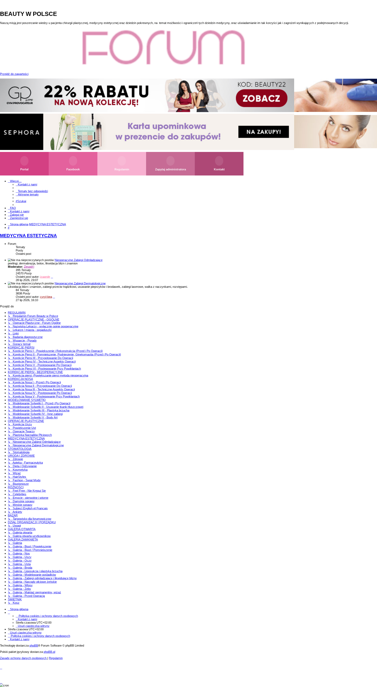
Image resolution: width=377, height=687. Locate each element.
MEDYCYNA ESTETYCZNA (28, 235)
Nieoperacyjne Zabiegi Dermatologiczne (80, 283)
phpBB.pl (49, 651)
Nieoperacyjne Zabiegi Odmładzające (78, 260)
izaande (45, 276)
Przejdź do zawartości (14, 74)
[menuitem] (26, 184)
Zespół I (29, 266)
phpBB (33, 645)
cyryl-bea (46, 296)
